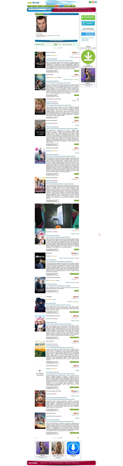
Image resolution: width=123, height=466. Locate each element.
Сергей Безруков (53, 261)
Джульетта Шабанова (54, 156)
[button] (56, 44)
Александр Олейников (56, 397)
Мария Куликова (53, 105)
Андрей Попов (67, 237)
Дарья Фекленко (54, 182)
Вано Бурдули (53, 259)
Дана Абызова (53, 183)
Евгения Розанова (53, 237)
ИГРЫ (67, 6)
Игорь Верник (67, 285)
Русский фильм (54, 101)
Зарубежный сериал (53, 77)
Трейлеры (89, 10)
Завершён (77, 57)
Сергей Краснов (54, 58)
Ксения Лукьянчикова (54, 347)
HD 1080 (72, 57)
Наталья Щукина (62, 421)
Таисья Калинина (67, 82)
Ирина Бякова (60, 237)
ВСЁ (29, 6)
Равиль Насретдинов (70, 373)
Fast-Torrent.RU (35, 2)
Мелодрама (48, 101)
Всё (51, 40)
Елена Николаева (59, 82)
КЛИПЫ (73, 6)
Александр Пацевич (62, 373)
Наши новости (82, 10)
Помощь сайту (68, 462)
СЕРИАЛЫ (40, 6)
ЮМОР (56, 6)
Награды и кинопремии (71, 10)
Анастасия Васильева (55, 419)
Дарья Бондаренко (53, 373)
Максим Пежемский (54, 81)
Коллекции (70, 8)
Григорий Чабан (53, 304)
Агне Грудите (68, 304)
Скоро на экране (62, 8)
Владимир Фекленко (60, 183)
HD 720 (70, 79)
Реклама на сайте (75, 462)
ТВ (52, 6)
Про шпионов (71, 258)
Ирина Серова (68, 105)
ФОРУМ (61, 6)
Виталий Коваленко (60, 285)
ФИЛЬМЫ (34, 6)
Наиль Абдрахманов (54, 421)
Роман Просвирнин (55, 126)
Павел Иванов (64, 397)
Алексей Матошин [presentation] (39, 14)
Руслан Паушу (54, 322)
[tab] (39, 14)
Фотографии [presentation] (47, 14)
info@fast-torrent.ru (44, 462)
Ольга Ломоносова (61, 261)
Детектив (48, 55)
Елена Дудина (67, 128)
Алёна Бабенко (53, 285)
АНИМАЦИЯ (46, 6)
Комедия (60, 77)
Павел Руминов (54, 284)
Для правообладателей (59, 462)
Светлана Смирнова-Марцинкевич (57, 128)
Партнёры (51, 462)
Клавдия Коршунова (61, 304)
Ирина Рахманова (53, 399)
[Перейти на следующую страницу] (78, 47)
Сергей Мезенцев (54, 103)
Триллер (57, 280)
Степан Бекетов (70, 347)
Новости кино (60, 10)
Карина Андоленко (53, 60)
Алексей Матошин (61, 60)
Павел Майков (53, 82)
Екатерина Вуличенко (69, 183)
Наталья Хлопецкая (55, 154)
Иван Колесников (69, 60)
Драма (47, 77)
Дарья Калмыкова (74, 128)
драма (54, 299)
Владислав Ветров (69, 421)
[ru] (76, 52)
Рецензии (77, 8)
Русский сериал (53, 55)
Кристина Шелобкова (71, 156)
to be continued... (76, 79)
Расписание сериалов (86, 8)
